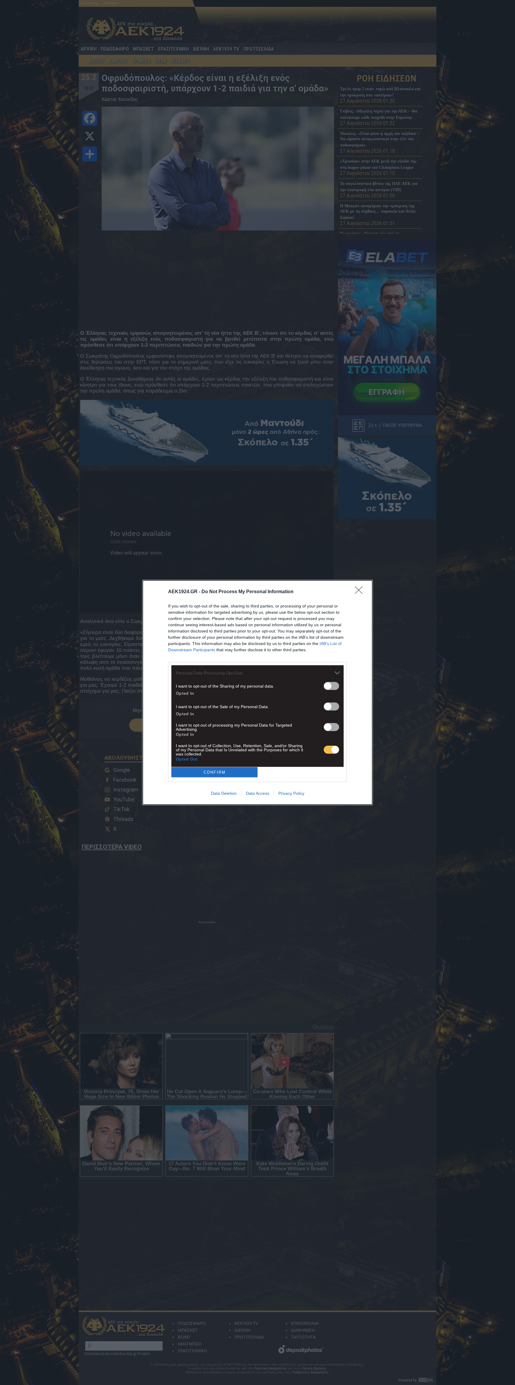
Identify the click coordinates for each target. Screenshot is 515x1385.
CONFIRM (215, 772)
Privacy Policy (291, 793)
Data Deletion (224, 793)
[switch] (331, 686)
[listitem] (257, 673)
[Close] (360, 592)
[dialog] (257, 692)
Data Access (257, 793)
